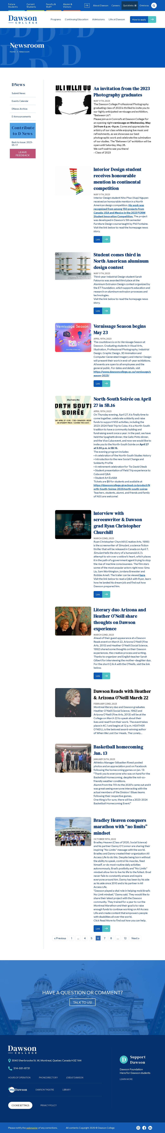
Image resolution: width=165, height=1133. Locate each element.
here (142, 575)
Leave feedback (23, 154)
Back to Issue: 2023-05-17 (22, 143)
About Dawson (100, 5)
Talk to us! (82, 1002)
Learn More (126, 1079)
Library (67, 1089)
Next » (135, 938)
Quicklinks (129, 5)
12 (125, 938)
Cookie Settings (20, 1105)
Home (12, 51)
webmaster (32, 1127)
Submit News (18, 93)
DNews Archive (19, 108)
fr (87, 5)
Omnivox (144, 5)
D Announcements (21, 116)
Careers (116, 5)
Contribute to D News (23, 130)
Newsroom (24, 51)
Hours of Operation (19, 1077)
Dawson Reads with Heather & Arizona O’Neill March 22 (122, 694)
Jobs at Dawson (74, 1077)
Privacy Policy (48, 1105)
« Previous (60, 938)
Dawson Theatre (45, 1089)
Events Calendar (20, 101)
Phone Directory (48, 1077)
